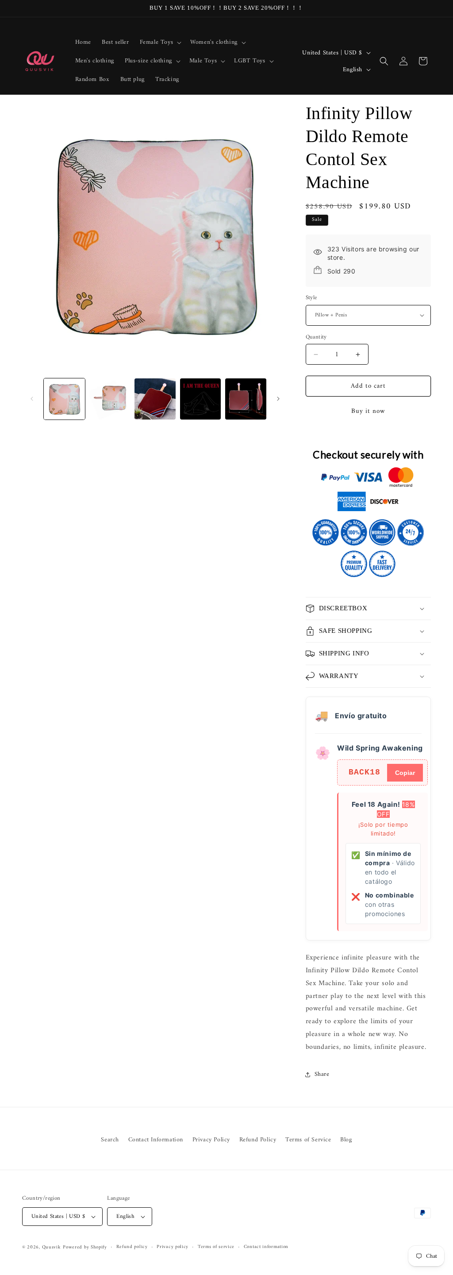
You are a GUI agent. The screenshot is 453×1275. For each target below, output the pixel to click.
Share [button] (322, 1074)
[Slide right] (278, 398)
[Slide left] (32, 398)
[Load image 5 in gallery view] (245, 399)
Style (311, 297)
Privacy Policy (211, 1139)
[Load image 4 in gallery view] (200, 399)
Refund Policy (257, 1139)
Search (110, 1139)
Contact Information (155, 1139)
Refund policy (132, 1247)
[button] (159, 42)
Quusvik (51, 1247)
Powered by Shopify (85, 1247)
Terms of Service (308, 1139)
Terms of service (216, 1247)
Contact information (266, 1247)
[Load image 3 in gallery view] (155, 399)
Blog (346, 1139)
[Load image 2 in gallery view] (110, 399)
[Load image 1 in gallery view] (64, 399)
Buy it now (368, 411)
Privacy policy (172, 1247)
